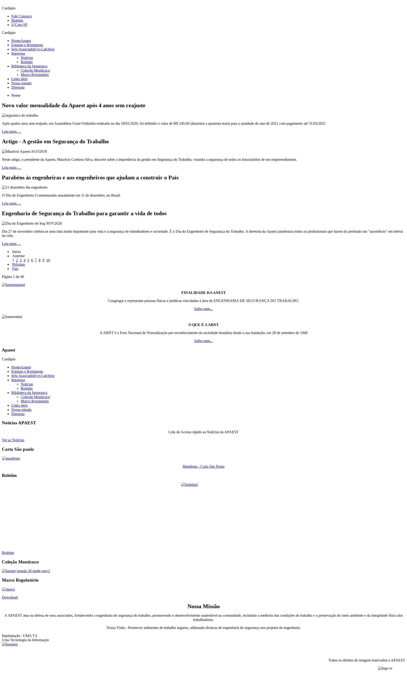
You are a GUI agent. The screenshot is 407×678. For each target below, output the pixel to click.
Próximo (18, 264)
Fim (15, 269)
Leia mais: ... (11, 131)
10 (48, 260)
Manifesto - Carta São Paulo (203, 466)
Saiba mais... (203, 309)
